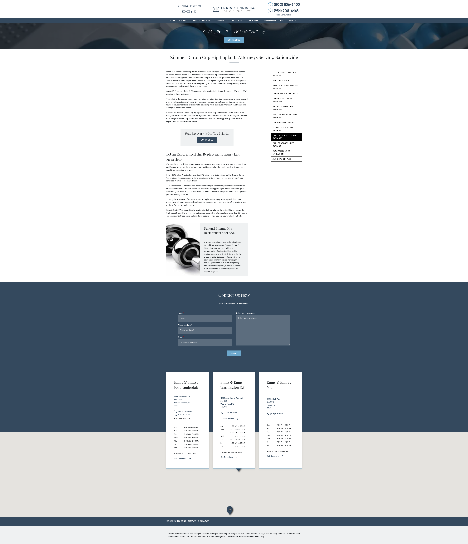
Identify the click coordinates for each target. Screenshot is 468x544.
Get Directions (180, 458)
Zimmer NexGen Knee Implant (283, 144)
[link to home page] (234, 9)
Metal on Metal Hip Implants (283, 108)
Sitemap (192, 521)
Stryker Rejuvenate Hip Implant (285, 115)
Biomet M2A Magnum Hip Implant (285, 87)
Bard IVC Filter (281, 81)
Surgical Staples (282, 159)
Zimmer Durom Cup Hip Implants (285, 136)
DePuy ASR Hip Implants (285, 93)
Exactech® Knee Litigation (281, 152)
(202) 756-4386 (230, 413)
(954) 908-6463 (184, 414)
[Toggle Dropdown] (188, 20)
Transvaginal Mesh (283, 122)
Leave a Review (227, 418)
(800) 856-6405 (184, 411)
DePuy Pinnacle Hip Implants (283, 100)
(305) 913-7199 (276, 413)
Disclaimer (203, 521)
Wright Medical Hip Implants (283, 128)
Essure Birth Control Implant (284, 74)
